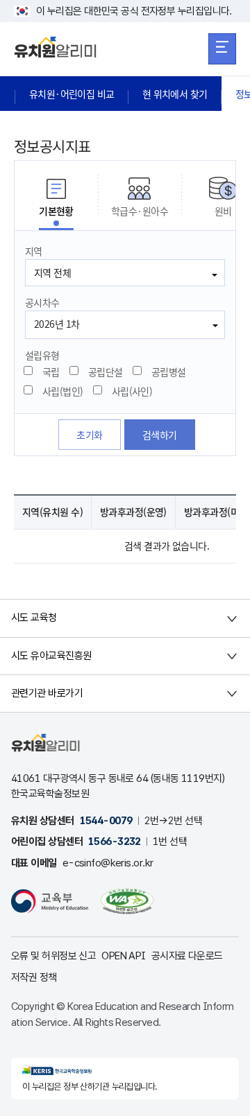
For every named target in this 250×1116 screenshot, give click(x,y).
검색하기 (159, 435)
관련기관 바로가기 (47, 693)
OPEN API (123, 956)
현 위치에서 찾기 (175, 94)
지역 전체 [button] (52, 272)
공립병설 (168, 371)
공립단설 (105, 371)
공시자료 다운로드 (187, 956)
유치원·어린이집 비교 (72, 94)
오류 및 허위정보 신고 (53, 956)
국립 (51, 371)
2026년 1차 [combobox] (57, 324)
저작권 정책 (34, 977)
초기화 (89, 435)
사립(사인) (132, 391)
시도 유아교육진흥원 (51, 655)
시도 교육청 (34, 617)
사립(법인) (62, 391)
